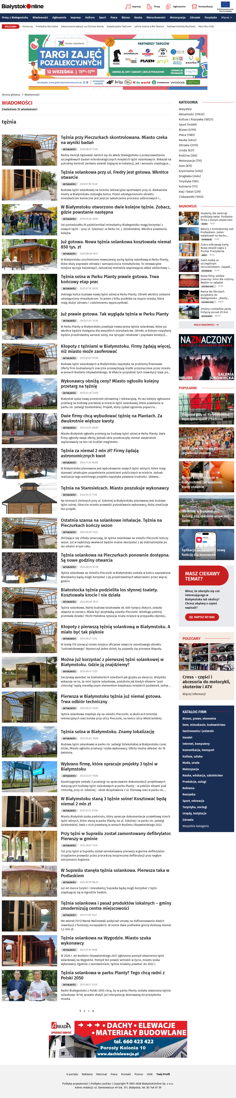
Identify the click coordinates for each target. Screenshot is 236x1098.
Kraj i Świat (186, 191)
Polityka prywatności (75, 1083)
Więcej (225, 17)
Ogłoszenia (179, 6)
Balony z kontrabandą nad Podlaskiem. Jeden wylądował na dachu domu (217, 232)
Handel (187, 737)
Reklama (189, 788)
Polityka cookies (101, 1083)
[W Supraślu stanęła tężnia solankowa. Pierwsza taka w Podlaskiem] (29, 881)
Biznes (126, 17)
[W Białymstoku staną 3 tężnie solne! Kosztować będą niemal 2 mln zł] (29, 811)
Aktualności (69, 149)
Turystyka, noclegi (195, 807)
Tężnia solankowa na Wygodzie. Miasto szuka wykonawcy (106, 940)
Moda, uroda (191, 762)
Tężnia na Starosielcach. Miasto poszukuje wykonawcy (115, 488)
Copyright (120, 1083)
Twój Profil (163, 1074)
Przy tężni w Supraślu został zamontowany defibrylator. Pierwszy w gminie (116, 836)
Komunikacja (206, 6)
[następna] (88, 1010)
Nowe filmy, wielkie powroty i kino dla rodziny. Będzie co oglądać (217, 279)
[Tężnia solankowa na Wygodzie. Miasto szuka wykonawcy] (29, 950)
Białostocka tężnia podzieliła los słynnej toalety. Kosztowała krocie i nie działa (109, 592)
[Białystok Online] (23, 6)
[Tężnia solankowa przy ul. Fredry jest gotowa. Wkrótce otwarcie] (29, 185)
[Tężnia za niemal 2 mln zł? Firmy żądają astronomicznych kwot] (29, 463)
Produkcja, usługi (194, 781)
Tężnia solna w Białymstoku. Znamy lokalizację (107, 731)
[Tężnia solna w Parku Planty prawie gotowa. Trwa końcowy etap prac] (29, 289)
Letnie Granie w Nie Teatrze (149, 26)
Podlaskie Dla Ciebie (47, 26)
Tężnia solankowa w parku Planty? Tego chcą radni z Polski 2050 (113, 975)
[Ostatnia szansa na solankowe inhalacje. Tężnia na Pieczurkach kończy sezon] (29, 533)
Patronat (101, 1074)
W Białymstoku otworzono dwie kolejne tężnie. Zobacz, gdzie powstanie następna (116, 209)
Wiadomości (40, 17)
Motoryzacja (177, 17)
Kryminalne (186, 171)
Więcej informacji (194, 694)
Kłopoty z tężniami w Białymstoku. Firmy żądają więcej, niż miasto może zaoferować (116, 349)
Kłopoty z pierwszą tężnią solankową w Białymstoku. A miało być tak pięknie (115, 629)
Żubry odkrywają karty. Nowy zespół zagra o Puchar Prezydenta (215, 248)
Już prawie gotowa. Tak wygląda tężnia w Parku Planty (115, 314)
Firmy (157, 6)
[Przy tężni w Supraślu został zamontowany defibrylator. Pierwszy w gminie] (29, 846)
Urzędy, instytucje (194, 813)
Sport (102, 17)
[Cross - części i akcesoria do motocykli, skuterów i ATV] (206, 657)
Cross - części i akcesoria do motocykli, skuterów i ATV (206, 682)
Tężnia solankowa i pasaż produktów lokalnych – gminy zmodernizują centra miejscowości (116, 906)
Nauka (138, 17)
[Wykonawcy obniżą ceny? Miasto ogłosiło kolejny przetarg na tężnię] (29, 393)
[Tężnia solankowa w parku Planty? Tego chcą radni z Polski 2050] (29, 985)
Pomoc (139, 1074)
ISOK (150, 1074)
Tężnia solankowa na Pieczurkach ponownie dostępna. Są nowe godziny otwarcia (115, 557)
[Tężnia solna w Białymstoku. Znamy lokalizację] (29, 741)
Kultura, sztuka (193, 756)
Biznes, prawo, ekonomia (199, 718)
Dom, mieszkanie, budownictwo (204, 725)
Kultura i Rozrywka (191, 119)
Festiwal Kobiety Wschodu (181, 26)
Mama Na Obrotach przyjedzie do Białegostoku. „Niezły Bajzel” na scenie (214, 295)
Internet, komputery (196, 744)
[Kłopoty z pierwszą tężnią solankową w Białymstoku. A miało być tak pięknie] (29, 637)
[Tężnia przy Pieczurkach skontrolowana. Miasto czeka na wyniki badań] (29, 150)
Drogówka (185, 176)
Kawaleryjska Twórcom (119, 26)
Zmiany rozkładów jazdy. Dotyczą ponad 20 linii (216, 310)
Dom (182, 166)
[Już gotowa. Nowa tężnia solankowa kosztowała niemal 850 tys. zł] (29, 254)
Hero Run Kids (206, 26)
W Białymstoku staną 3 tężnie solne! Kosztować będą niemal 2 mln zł (113, 801)
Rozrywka (189, 794)
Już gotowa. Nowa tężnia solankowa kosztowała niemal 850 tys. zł (116, 244)
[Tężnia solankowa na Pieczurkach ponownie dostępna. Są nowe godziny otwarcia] (29, 567)
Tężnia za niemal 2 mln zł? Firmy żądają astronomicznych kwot (100, 453)
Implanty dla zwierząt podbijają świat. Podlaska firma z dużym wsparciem (216, 217)
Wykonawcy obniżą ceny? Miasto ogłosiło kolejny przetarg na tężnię (110, 383)
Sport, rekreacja (193, 801)
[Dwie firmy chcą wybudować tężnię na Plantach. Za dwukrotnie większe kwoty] (29, 428)
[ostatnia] (93, 1010)
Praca (113, 17)
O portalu (72, 1074)
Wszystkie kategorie (196, 826)
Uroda (183, 150)
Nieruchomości (156, 17)
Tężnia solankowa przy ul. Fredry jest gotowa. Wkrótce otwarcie (115, 175)
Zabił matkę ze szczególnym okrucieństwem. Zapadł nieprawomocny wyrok (215, 264)
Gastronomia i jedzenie (198, 731)
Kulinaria (185, 186)
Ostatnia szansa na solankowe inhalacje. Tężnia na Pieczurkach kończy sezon (111, 523)
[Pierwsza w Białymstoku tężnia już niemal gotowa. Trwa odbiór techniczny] (29, 707)
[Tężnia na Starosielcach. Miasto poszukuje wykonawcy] (29, 498)
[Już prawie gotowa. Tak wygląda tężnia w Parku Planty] (29, 324)
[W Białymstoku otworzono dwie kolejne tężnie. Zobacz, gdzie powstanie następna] (29, 219)
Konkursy (27, 26)
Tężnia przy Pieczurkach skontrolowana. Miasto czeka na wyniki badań (114, 140)
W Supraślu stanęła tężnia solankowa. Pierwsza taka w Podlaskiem (115, 873)
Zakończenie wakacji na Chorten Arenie (82, 26)
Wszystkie (185, 109)
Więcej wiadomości (204, 325)
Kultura (90, 17)
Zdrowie (195, 17)
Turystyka (210, 17)
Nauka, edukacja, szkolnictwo (203, 775)
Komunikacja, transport (198, 750)
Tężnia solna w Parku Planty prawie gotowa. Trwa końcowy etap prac (110, 279)
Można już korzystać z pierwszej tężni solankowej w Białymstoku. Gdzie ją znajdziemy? (112, 662)
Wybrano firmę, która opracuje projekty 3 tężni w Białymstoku (109, 766)
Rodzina (184, 155)
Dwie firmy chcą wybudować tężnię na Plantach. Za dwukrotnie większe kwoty (111, 418)
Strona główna (11, 94)
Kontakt (126, 1074)
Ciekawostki (187, 197)
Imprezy (136, 6)
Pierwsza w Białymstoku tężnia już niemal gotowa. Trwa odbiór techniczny (111, 699)
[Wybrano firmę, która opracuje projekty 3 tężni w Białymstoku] (29, 776)
